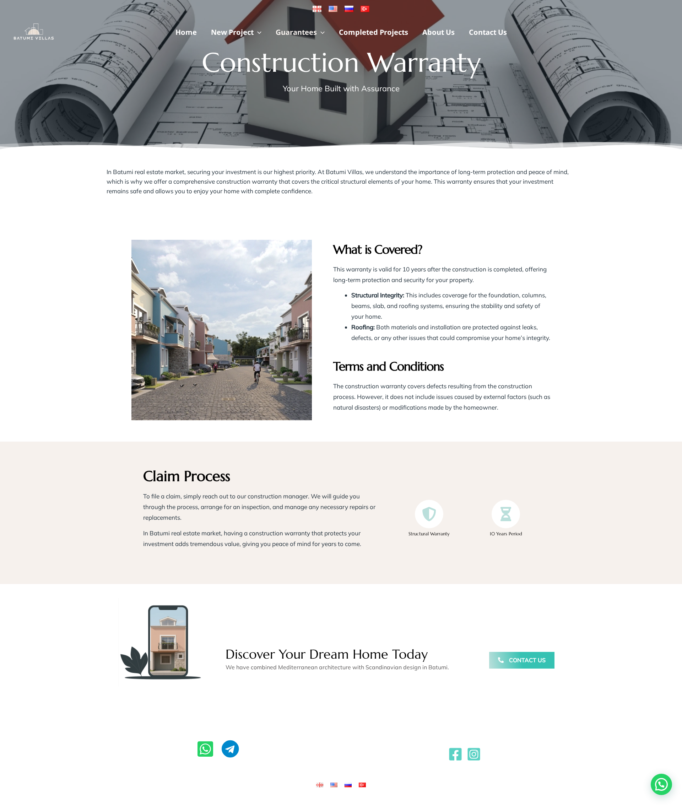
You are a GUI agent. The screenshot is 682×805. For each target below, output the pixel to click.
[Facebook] (455, 754)
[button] (257, 32)
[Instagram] (474, 754)
